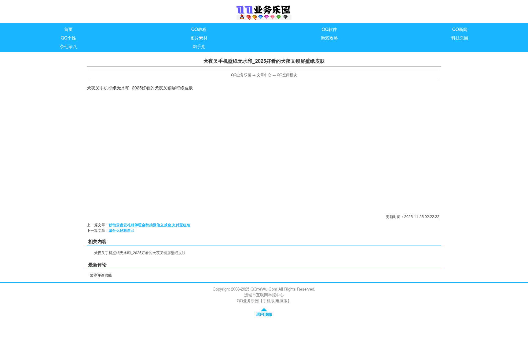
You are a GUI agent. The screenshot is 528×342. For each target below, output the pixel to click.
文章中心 (264, 74)
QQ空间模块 (287, 74)
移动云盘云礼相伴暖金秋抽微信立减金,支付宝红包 (149, 224)
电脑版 (282, 300)
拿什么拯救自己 (121, 230)
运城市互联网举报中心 (264, 295)
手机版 (269, 300)
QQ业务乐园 (241, 74)
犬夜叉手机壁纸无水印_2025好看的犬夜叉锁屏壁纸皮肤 (139, 252)
